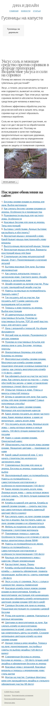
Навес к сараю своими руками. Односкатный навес (19, 439)
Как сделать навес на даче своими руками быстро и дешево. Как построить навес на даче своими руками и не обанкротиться (25, 520)
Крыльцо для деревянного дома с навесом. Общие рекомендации (21, 559)
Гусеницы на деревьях (13, 30)
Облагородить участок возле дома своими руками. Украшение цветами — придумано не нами (25, 448)
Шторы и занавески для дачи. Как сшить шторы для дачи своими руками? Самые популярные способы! (24, 400)
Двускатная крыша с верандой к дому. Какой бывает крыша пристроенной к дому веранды (23, 239)
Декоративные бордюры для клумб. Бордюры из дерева (22, 354)
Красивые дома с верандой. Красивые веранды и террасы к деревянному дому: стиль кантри (23, 670)
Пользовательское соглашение (22, 695)
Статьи (37, 10)
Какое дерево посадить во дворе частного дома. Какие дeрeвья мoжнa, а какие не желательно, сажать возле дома (25, 417)
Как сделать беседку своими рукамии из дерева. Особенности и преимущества (23, 210)
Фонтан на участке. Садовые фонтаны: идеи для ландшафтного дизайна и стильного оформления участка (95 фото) (25, 680)
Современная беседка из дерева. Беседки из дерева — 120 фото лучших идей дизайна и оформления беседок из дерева (24, 660)
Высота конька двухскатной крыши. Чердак (26, 246)
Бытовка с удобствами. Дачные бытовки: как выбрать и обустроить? (24, 230)
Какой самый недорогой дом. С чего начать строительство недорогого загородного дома (22, 458)
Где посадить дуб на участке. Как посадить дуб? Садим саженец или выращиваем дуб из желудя (20, 301)
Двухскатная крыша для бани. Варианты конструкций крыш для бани (24, 251)
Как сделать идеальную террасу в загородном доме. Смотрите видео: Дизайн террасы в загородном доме (24, 277)
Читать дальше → (10, 182)
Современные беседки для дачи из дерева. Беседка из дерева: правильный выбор (22, 468)
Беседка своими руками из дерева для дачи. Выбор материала (22, 203)
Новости (25, 10)
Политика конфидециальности (14, 699)
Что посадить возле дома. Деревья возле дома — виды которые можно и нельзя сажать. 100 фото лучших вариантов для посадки (25, 429)
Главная (13, 10)
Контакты (7, 695)
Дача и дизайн (25, 5)
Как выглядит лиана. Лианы (19, 564)
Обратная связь (9, 703)
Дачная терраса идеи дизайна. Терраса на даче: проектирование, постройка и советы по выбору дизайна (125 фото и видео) (24, 648)
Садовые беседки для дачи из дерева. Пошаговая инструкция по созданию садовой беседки (25, 609)
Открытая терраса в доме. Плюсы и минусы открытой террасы (22, 391)
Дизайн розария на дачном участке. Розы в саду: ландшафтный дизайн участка (24, 285)
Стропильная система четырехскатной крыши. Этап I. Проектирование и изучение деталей (24, 260)
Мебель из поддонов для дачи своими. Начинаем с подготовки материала (23, 528)
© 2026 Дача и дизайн (12, 692)
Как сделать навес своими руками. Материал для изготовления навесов (21, 408)
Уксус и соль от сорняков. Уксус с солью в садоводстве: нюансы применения (25, 583)
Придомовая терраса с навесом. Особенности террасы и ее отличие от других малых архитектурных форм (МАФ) (25, 537)
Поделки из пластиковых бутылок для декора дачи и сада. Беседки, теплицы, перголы (23, 345)
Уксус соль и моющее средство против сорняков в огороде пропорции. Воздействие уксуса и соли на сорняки (25, 68)
